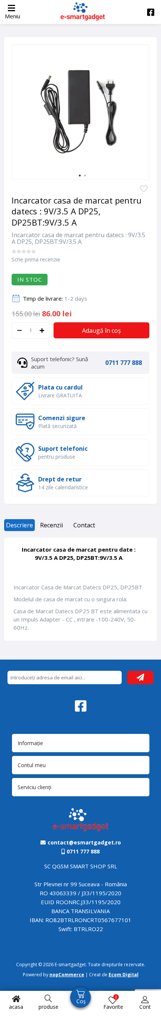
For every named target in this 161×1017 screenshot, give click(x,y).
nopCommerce (66, 974)
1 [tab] (79, 175)
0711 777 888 (123, 363)
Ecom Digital (124, 974)
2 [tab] (85, 175)
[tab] (19, 528)
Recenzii (51, 525)
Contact (84, 525)
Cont (145, 1006)
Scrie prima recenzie (36, 259)
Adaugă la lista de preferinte (143, 189)
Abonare (140, 677)
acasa (16, 1006)
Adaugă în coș (101, 330)
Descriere (19, 525)
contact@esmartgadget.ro (84, 842)
